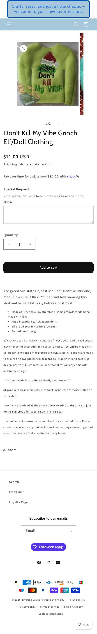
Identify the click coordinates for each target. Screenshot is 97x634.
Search (14, 482)
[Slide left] (39, 124)
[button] (9, 24)
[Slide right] (58, 124)
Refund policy (77, 599)
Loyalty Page (18, 502)
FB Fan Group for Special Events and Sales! (35, 411)
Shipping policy (73, 606)
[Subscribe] (71, 531)
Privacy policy (27, 606)
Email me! (16, 492)
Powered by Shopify (52, 599)
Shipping (10, 164)
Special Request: (16, 189)
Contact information (51, 613)
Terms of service (50, 606)
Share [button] (12, 450)
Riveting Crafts (65, 405)
